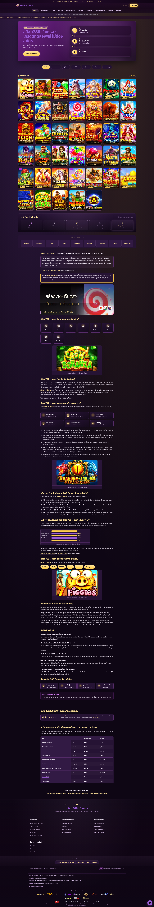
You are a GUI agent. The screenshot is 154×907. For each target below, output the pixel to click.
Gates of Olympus (99, 829)
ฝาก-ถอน (60, 10)
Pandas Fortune (46, 751)
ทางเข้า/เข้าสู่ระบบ (70, 10)
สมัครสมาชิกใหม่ (62, 554)
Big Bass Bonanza (47, 742)
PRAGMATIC (39, 243)
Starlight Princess (47, 764)
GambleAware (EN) (67, 832)
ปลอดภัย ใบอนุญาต (48, 875)
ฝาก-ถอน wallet (70, 880)
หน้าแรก (35, 10)
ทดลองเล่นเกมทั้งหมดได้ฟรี (47, 554)
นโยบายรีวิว (89, 10)
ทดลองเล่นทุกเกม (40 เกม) (37, 886)
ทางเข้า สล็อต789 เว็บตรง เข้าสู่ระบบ (56, 880)
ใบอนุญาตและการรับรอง (36, 835)
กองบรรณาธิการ (34, 826)
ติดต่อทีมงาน (33, 832)
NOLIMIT (89, 243)
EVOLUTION (127, 243)
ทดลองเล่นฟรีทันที (31, 54)
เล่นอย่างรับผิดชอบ (100, 10)
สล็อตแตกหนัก (33, 849)
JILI (52, 243)
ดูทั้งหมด (132, 75)
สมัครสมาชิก (134, 5)
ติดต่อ (56, 883)
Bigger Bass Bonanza (47, 746)
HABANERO (77, 243)
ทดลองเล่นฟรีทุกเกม (39, 883)
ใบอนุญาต (110, 10)
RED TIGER (102, 243)
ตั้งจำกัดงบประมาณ (67, 829)
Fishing (97, 67)
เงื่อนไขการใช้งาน (82, 905)
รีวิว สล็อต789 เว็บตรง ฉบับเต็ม (98, 793)
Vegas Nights (45, 777)
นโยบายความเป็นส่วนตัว (73, 905)
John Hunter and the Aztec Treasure (52, 768)
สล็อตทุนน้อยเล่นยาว (35, 852)
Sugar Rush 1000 (99, 832)
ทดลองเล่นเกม (44, 10)
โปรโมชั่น (53, 10)
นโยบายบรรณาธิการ (35, 829)
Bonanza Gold (46, 772)
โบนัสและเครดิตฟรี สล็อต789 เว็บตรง (78, 793)
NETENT (115, 243)
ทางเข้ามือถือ (78, 880)
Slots (66, 67)
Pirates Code (45, 781)
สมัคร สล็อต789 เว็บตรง (41, 880)
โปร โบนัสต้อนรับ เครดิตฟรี (41, 878)
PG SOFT (26, 243)
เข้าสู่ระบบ (125, 5)
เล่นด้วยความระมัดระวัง (94, 902)
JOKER (64, 243)
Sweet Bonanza (98, 826)
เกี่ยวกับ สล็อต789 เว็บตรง (36, 823)
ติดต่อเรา (118, 10)
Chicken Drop (46, 755)
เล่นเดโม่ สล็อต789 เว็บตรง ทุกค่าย (56, 793)
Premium (55, 67)
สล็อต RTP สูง (33, 846)
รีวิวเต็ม (41, 875)
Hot (46, 67)
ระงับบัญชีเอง (65, 826)
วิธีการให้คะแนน (96, 717)
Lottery (107, 67)
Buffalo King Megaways (48, 759)
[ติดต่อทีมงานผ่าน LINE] (149, 902)
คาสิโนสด (76, 67)
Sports (86, 67)
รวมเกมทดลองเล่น (99, 823)
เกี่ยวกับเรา (81, 10)
